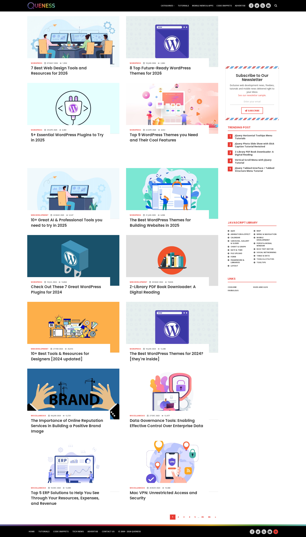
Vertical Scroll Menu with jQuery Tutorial (253, 161)
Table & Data (263, 255)
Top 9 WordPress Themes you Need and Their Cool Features (164, 137)
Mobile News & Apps (202, 5)
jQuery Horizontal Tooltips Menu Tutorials (253, 137)
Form (233, 256)
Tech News (78, 531)
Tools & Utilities (265, 259)
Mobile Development (263, 238)
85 (202, 517)
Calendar (235, 237)
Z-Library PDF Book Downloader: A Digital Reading (254, 153)
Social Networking (266, 252)
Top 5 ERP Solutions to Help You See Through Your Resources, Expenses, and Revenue (65, 498)
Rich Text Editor (265, 249)
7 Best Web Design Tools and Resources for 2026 (59, 70)
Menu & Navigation (267, 234)
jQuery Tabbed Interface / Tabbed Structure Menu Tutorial (254, 169)
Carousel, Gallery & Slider (240, 242)
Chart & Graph (238, 246)
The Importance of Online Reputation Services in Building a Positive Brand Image (67, 426)
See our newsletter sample (252, 95)
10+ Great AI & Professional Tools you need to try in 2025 (66, 222)
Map (259, 231)
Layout (234, 266)
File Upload (236, 253)
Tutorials (183, 5)
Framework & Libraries (237, 261)
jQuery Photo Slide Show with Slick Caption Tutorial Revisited (254, 145)
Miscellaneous (38, 415)
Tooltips (261, 262)
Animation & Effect (240, 234)
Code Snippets (224, 5)
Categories (167, 5)
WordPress (36, 63)
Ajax (233, 231)
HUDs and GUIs (260, 287)
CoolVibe (232, 287)
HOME (32, 531)
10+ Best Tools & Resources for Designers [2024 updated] (60, 356)
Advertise (240, 5)
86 (209, 517)
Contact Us (108, 531)
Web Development (39, 215)
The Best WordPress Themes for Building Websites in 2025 (160, 222)
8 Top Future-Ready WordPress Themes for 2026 (160, 70)
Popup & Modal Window (264, 244)
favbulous (233, 290)
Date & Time (236, 250)
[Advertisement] (123, 157)
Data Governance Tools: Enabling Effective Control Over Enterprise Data (166, 423)
